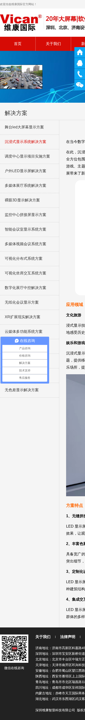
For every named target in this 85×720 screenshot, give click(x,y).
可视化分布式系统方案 (23, 258)
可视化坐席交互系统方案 (25, 273)
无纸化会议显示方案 (22, 302)
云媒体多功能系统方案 (23, 331)
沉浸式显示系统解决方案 (25, 142)
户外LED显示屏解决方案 (25, 171)
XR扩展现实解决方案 (22, 317)
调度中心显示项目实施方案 (27, 156)
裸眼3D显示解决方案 (22, 200)
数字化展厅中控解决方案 (25, 288)
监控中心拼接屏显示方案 (25, 215)
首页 (17, 44)
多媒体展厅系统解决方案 (25, 185)
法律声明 (67, 637)
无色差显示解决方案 (22, 390)
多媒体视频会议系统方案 (25, 244)
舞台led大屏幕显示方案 (24, 127)
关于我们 (53, 44)
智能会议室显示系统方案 (25, 229)
